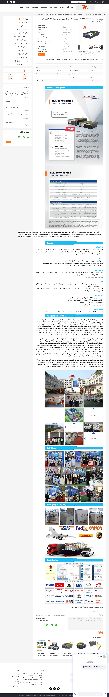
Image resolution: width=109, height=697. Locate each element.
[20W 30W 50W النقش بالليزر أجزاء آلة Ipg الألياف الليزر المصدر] (95, 646)
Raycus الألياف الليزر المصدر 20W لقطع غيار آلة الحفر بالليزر (67, 654)
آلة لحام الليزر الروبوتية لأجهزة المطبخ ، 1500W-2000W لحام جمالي (32, 674)
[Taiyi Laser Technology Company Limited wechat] (20, 137)
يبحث (69, 2)
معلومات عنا (44, 7)
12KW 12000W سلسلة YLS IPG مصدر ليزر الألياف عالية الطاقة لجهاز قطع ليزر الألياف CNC (53, 654)
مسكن (21, 7)
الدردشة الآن (92, 2)
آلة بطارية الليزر (24, 50)
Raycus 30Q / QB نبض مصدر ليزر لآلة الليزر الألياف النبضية (81, 654)
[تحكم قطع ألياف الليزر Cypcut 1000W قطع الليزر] (42, 646)
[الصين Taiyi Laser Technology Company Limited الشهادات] (10, 76)
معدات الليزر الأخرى (91, 14)
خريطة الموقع (15, 686)
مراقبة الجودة (15, 679)
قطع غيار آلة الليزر (84, 607)
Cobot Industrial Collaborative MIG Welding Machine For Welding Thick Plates (32, 679)
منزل (103, 14)
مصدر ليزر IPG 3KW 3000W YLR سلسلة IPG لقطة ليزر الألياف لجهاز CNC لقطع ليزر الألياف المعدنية (90, 53)
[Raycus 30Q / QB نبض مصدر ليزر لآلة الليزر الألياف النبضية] (81, 646)
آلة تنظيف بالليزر (24, 40)
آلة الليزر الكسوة (24, 33)
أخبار (67, 7)
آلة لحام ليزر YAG (24, 47)
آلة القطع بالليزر (24, 26)
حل (72, 7)
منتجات (27, 7)
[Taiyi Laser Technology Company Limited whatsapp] (25, 137)
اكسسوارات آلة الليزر (94, 607)
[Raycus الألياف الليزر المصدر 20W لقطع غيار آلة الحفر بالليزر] (67, 646)
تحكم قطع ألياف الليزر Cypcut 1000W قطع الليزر (41, 654)
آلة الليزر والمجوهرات (23, 43)
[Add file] (105, 694)
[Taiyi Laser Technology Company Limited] (85, 7)
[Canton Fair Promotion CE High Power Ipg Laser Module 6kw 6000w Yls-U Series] (91, 34)
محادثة (40, 54)
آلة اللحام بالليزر (24, 22)
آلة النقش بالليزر (24, 29)
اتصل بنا (62, 7)
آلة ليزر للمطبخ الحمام (23, 64)
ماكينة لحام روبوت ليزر (22, 36)
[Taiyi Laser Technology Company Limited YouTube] (7, 2)
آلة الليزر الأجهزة (24, 54)
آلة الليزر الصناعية (24, 57)
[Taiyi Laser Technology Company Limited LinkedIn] (10, 2)
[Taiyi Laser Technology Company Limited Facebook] (14, 2)
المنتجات (99, 14)
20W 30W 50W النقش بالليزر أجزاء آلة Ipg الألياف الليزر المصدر (95, 654)
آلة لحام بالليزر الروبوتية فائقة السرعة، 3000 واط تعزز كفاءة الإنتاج (31, 683)
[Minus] (75, 657)
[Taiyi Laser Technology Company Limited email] (29, 137)
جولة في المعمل (53, 7)
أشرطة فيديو (35, 7)
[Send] (75, 694)
